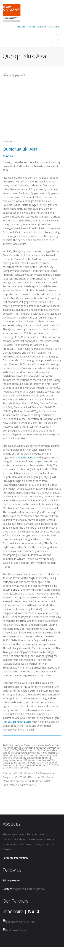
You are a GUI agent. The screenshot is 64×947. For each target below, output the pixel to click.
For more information (15, 857)
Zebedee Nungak (26, 457)
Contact (7, 888)
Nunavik (8, 156)
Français (31, 26)
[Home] (11, 13)
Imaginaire (21, 911)
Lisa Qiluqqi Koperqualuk (17, 721)
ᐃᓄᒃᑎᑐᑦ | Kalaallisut (49, 26)
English (21, 26)
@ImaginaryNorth (13, 880)
